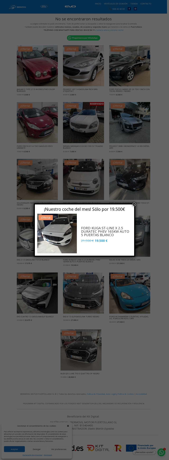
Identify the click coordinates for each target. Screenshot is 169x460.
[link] (57, 233)
